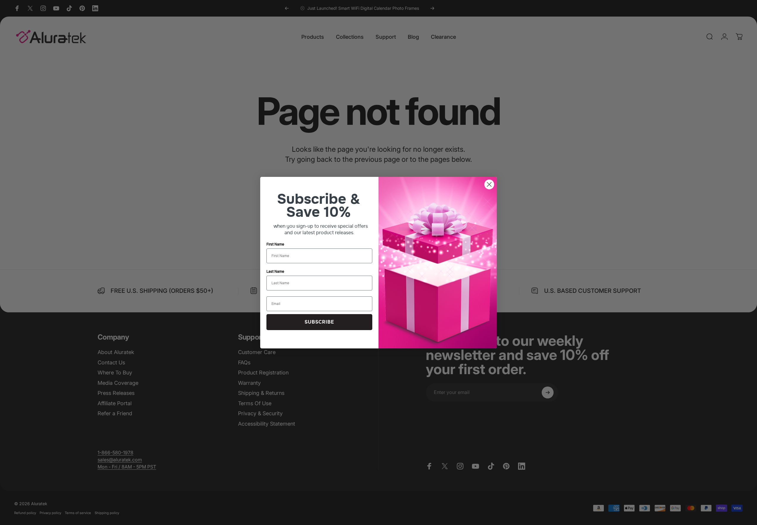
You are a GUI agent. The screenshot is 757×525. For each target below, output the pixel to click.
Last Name (275, 271)
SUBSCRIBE (319, 322)
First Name (275, 244)
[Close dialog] (489, 184)
